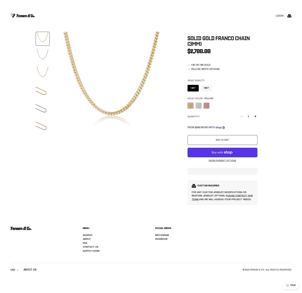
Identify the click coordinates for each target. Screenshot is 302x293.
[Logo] (22, 15)
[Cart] (289, 16)
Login (279, 15)
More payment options (222, 161)
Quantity (194, 117)
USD (12, 270)
